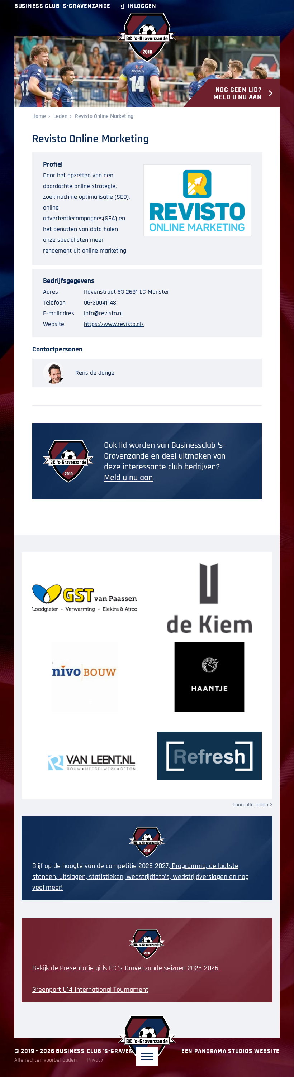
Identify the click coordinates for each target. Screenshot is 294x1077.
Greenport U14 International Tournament (90, 989)
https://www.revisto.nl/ (114, 324)
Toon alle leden (250, 805)
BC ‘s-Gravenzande (147, 37)
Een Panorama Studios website (230, 1051)
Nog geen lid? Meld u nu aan (237, 93)
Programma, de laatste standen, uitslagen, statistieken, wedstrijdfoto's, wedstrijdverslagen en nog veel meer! (140, 876)
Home (39, 116)
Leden (60, 116)
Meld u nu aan (128, 477)
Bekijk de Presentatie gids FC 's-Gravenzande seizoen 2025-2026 (126, 968)
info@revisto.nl (103, 313)
